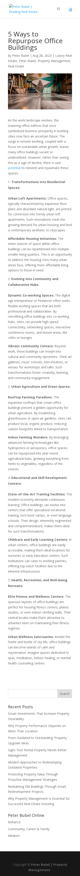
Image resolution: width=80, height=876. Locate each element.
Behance (14, 822)
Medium (14, 836)
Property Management (54, 61)
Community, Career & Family (29, 829)
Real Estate (16, 66)
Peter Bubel (20, 55)
